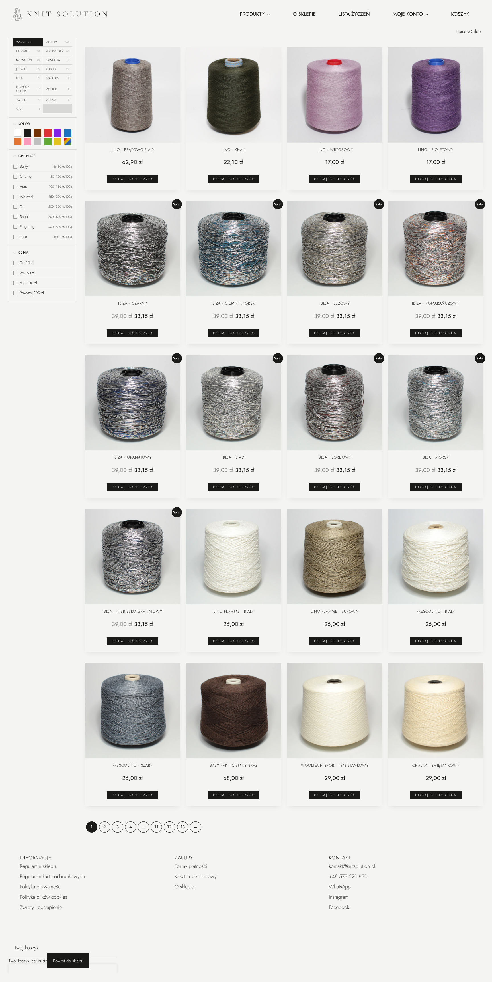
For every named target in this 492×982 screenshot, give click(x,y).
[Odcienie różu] (27, 141)
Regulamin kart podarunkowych (52, 876)
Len (28, 78)
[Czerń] (27, 133)
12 (169, 827)
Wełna (58, 100)
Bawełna (58, 60)
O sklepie (184, 886)
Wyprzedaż (58, 51)
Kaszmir (28, 51)
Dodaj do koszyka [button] (132, 179)
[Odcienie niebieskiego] (67, 133)
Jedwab (28, 69)
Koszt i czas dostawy (196, 876)
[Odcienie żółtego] (58, 141)
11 (156, 827)
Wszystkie (24, 42)
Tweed (28, 100)
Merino (58, 42)
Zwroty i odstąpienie (41, 907)
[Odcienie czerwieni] (47, 133)
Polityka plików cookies (43, 897)
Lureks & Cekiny (28, 88)
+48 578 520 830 (348, 876)
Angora (58, 78)
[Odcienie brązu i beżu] (37, 133)
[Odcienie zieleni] (47, 141)
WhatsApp (340, 886)
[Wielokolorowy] (67, 141)
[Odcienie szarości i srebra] (37, 141)
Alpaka (58, 69)
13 (183, 827)
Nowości (28, 60)
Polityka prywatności (41, 886)
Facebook (339, 907)
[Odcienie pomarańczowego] (17, 141)
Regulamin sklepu (38, 866)
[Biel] (17, 133)
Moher (58, 88)
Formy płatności (191, 866)
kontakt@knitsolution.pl (352, 866)
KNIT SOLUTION (68, 13)
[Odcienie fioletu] (58, 133)
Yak (28, 108)
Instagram (338, 897)
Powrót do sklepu (68, 961)
